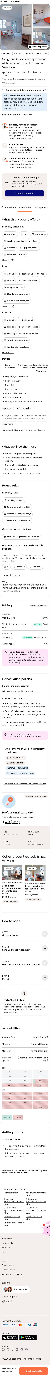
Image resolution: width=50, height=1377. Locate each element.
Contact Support (9, 1296)
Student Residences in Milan (14, 1224)
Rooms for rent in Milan (12, 1217)
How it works (7, 1243)
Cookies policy (9, 1269)
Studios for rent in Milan (34, 1217)
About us (6, 1247)
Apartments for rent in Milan (36, 1194)
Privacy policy (8, 1265)
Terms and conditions (12, 1274)
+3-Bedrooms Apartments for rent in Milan (36, 1210)
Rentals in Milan (11, 1193)
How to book (10, 207)
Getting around (41, 207)
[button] (38, 46)
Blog (4, 1252)
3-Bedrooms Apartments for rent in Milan (14, 1210)
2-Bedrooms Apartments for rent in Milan (36, 1201)
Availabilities (25, 207)
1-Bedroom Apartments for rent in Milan (14, 1201)
